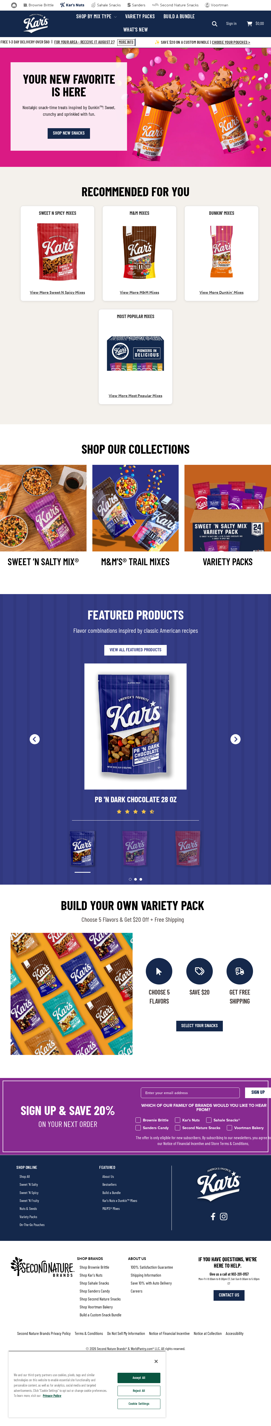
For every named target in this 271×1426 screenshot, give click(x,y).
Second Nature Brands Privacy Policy (44, 1334)
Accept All (139, 1378)
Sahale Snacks (108, 5)
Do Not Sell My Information (126, 1334)
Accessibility (234, 1334)
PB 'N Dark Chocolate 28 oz (136, 800)
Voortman (219, 5)
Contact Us (229, 1295)
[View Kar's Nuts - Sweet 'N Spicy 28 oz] (57, 251)
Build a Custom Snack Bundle (100, 1315)
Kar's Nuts (74, 5)
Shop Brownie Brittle (94, 1267)
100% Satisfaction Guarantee (152, 1267)
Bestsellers (109, 1185)
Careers (136, 1291)
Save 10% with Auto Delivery (151, 1283)
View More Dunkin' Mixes (221, 292)
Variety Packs (140, 17)
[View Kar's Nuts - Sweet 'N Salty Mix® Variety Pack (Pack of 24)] (135, 354)
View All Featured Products (135, 650)
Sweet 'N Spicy (29, 1193)
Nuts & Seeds (28, 1209)
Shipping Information (146, 1275)
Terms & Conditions (89, 1334)
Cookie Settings (139, 1404)
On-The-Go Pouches (32, 1225)
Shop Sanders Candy (95, 1291)
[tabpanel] (135, 739)
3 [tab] (140, 879)
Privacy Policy (52, 1396)
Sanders (138, 5)
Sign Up (258, 1092)
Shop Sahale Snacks (94, 1283)
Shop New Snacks (69, 133)
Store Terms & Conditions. (230, 1144)
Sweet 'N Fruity (29, 1201)
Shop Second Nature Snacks (100, 1299)
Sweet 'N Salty (29, 1185)
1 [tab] (130, 879)
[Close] (156, 1361)
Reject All (139, 1391)
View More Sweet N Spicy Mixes (57, 292)
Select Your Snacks (199, 1026)
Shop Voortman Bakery (96, 1307)
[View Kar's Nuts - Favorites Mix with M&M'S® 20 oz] (139, 251)
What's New (135, 30)
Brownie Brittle (41, 5)
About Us (108, 1177)
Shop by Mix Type (94, 17)
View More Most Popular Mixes (135, 396)
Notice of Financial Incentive (183, 1144)
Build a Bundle (179, 17)
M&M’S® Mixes (111, 1209)
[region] (87, 1384)
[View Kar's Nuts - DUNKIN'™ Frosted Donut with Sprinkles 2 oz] (221, 251)
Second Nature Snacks (178, 5)
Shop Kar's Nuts (91, 1275)
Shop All (25, 1177)
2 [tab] (135, 879)
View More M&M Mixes (139, 292)
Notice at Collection (208, 1334)
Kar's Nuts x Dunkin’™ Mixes (119, 1201)
